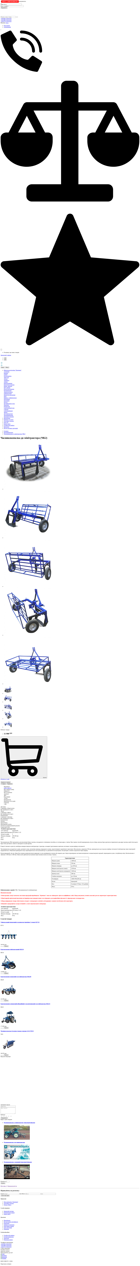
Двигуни (6, 377)
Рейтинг (3, 1114)
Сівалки (6, 409)
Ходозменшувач (8, 413)
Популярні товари (9, 1226)
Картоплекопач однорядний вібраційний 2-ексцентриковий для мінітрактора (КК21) (25, 1004)
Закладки (6, 1238)
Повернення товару (9, 1212)
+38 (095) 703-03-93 (6, 18)
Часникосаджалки (9, 416)
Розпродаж (7, 406)
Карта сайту (7, 1214)
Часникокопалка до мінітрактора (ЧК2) (14, 434)
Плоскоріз (6, 400)
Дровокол (6, 380)
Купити (3, 1183)
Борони (6, 373)
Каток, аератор (8, 386)
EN (5, 359)
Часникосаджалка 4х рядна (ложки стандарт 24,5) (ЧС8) (17, 1031)
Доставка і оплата (9, 1203)
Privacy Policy (7, 1205)
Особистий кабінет (9, 1235)
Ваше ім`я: (3, 4)
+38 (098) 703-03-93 (6, 20)
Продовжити (4, 1118)
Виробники (7, 1220)
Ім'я (21, 1194)
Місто (23, 1194)
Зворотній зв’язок (9, 1211)
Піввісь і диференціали (10, 398)
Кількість (3, 1181)
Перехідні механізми (9, 395)
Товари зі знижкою (9, 1224)
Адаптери (6, 371)
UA (5, 358)
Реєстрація (7, 25)
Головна (6, 431)
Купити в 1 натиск (5, 782)
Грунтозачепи (7, 376)
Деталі (5, 379)
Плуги (5, 402)
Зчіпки (6, 382)
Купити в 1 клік (5, 779)
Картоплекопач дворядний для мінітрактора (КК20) (16, 976)
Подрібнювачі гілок (9, 403)
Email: (2, 1194)
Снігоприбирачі (8, 411)
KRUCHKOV (8, 788)
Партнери (6, 1223)
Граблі (5, 374)
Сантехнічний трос (9, 408)
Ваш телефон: (4, 6)
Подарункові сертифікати (11, 1222)
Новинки (6, 1229)
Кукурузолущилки (9, 389)
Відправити (4, 7)
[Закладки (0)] (70, 348)
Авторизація (7, 27)
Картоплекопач (8, 383)
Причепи (6, 405)
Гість (7, 23)
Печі (5, 396)
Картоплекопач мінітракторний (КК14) (12, 949)
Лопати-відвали (8, 392)
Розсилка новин (8, 1239)
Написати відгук (12, 1186)
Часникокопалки (8, 415)
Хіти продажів (8, 1227)
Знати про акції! (5, 1195)
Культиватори (8, 390)
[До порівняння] (3, 946)
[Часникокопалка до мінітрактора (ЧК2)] (28, 489)
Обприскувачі (8, 393)
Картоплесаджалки (9, 384)
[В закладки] (1, 946)
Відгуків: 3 (4, 1186)
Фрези (5, 412)
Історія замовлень (9, 1237)
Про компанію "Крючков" (11, 1202)
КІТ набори (7, 387)
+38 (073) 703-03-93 (6, 21)
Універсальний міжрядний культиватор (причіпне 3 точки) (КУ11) (20, 922)
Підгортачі (7, 399)
